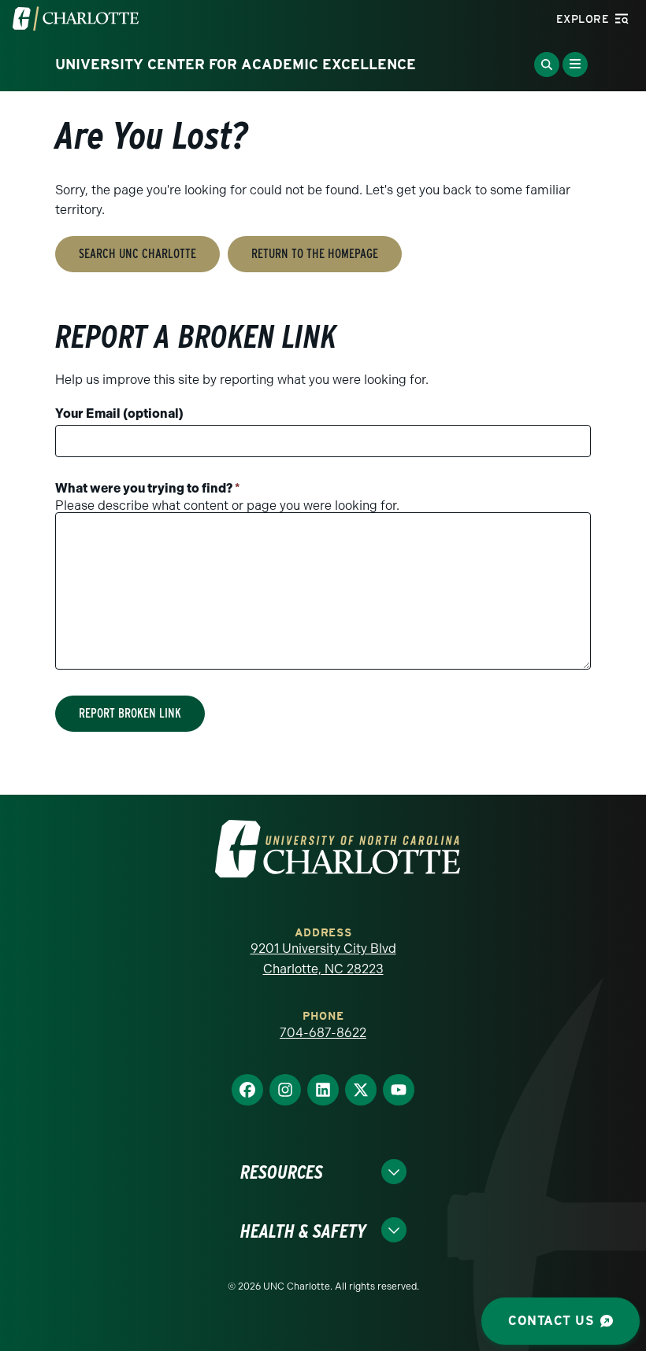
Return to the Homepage (314, 253)
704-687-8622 (323, 1032)
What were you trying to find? (147, 488)
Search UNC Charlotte (137, 253)
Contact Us (551, 1320)
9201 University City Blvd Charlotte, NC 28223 (323, 958)
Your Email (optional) (119, 413)
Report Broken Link (130, 713)
